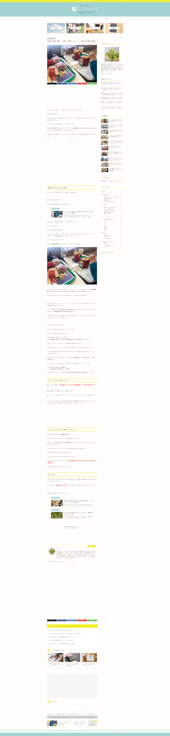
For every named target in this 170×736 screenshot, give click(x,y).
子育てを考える (113, 213)
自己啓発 (112, 194)
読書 (112, 232)
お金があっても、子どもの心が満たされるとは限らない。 (63, 630)
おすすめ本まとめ (113, 238)
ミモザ (117, 94)
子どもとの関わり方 (113, 209)
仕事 (112, 191)
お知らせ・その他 (112, 241)
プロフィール (78, 18)
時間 (113, 227)
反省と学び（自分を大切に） (113, 207)
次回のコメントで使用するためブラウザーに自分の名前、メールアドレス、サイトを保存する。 (71, 714)
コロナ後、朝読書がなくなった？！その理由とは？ (61, 640)
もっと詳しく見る (107, 73)
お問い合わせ (110, 18)
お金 (113, 226)
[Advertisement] (72, 97)
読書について (113, 235)
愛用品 (113, 229)
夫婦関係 (113, 200)
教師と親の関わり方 (113, 212)
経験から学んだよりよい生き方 (113, 196)
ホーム (61, 18)
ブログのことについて (113, 244)
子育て (112, 205)
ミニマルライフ (112, 217)
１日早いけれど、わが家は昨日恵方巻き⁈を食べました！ (63, 636)
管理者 (113, 243)
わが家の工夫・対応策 (51, 38)
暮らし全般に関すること (113, 219)
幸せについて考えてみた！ (113, 201)
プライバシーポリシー (52, 734)
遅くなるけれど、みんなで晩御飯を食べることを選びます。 (63, 643)
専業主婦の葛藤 (113, 198)
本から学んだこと (113, 236)
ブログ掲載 (113, 246)
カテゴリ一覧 (94, 18)
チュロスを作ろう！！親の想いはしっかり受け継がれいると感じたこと (66, 633)
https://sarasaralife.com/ (61, 561)
